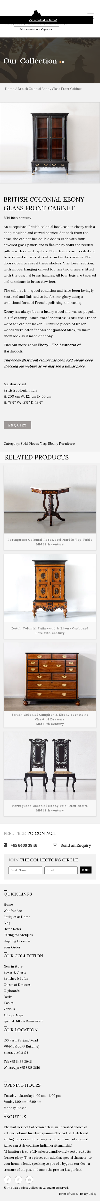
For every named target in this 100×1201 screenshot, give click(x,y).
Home (9, 89)
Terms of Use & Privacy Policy (77, 1193)
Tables (9, 1003)
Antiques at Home (17, 917)
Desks (8, 997)
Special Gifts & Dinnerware (23, 1021)
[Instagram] (20, 1180)
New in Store (13, 966)
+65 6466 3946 (23, 845)
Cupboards (12, 991)
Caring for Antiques (18, 935)
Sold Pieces (30, 443)
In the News (12, 929)
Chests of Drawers (17, 985)
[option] (50, 142)
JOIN (86, 870)
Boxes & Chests (15, 972)
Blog (7, 923)
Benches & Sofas (16, 978)
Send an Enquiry (75, 845)
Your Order (12, 947)
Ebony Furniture (61, 443)
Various (9, 1009)
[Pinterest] (30, 1180)
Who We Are (13, 911)
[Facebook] (9, 1180)
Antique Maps (14, 1015)
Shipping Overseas (17, 941)
